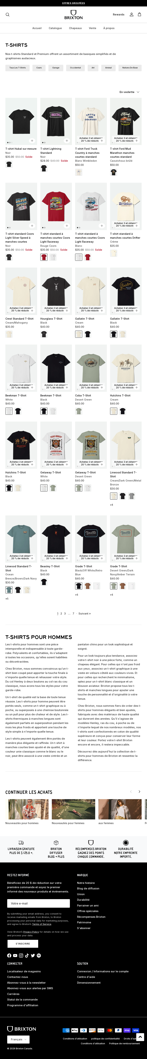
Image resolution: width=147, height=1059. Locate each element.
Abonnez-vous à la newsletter (26, 982)
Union (81, 894)
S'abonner (84, 928)
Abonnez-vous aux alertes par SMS (30, 988)
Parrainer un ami (88, 905)
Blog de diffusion (88, 888)
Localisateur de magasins (24, 971)
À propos (109, 28)
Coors (39, 68)
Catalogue (55, 28)
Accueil (37, 28)
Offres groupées (73, 3)
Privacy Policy (31, 932)
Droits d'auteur (132, 1038)
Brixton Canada (24, 1048)
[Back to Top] (140, 1037)
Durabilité (83, 899)
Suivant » (85, 613)
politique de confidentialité (105, 1038)
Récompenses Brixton (91, 916)
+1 (111, 505)
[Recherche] (7, 14)
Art (93, 68)
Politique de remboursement (124, 1043)
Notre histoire (86, 883)
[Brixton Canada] (73, 14)
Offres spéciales (87, 911)
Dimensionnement (89, 982)
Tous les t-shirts (17, 68)
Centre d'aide (86, 977)
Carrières (13, 994)
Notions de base (130, 68)
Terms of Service (41, 924)
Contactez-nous (17, 977)
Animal (108, 68)
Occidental (75, 68)
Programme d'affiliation (22, 1005)
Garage (55, 68)
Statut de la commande (22, 999)
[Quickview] (32, 140)
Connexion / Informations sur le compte (103, 971)
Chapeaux (75, 28)
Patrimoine (84, 922)
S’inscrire (23, 943)
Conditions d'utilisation (75, 1038)
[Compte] (131, 14)
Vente (92, 28)
